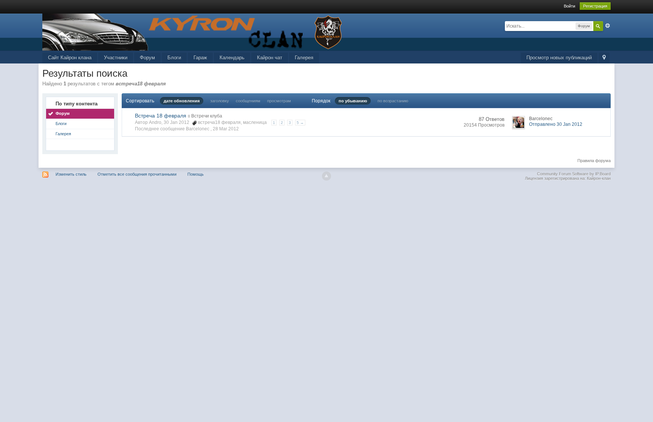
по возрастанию (393, 101)
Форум (147, 57)
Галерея (304, 57)
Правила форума (594, 160)
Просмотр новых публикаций (559, 57)
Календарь (232, 57)
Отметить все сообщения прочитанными (136, 174)
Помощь (195, 174)
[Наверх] (326, 176)
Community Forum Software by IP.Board (574, 174)
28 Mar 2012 (226, 128)
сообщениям (248, 101)
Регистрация (595, 6)
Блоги (174, 57)
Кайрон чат (269, 57)
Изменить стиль (71, 174)
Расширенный (608, 26)
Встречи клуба (206, 116)
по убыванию (353, 101)
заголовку (219, 101)
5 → (300, 123)
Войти (569, 6)
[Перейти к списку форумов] (193, 31)
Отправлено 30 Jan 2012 (555, 124)
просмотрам (279, 101)
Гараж (200, 57)
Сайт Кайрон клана (69, 57)
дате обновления (182, 101)
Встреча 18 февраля (160, 116)
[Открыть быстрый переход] (604, 58)
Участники (115, 57)
